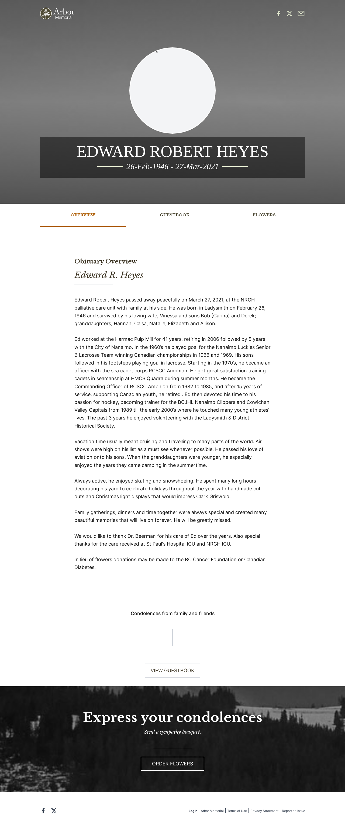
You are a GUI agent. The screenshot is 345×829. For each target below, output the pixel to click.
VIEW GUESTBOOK (172, 670)
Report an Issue (293, 811)
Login (193, 811)
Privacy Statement (264, 811)
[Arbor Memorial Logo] (57, 14)
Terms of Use (237, 811)
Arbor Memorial (212, 811)
